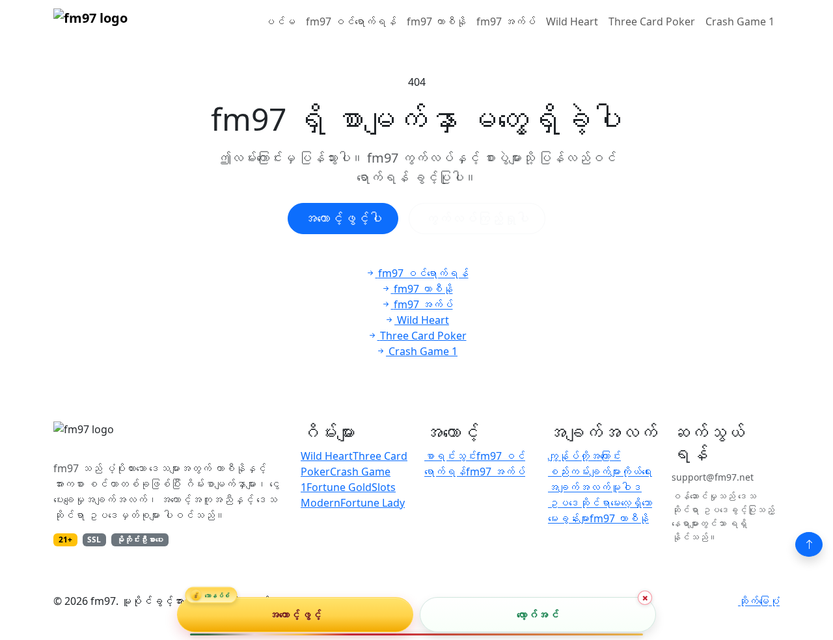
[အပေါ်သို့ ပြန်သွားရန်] (809, 544)
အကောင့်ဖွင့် (295, 614)
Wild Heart (572, 21)
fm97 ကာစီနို (436, 21)
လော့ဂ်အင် (538, 614)
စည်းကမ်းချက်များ (584, 471)
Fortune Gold (339, 487)
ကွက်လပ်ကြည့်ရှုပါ (477, 218)
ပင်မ (279, 21)
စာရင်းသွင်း (450, 456)
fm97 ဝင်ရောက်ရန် (351, 21)
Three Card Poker (651, 21)
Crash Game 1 (739, 21)
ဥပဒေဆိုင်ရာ (579, 503)
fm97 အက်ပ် (506, 21)
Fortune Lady (372, 503)
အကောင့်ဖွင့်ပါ (343, 218)
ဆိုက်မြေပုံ (759, 601)
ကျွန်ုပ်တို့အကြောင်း (584, 456)
